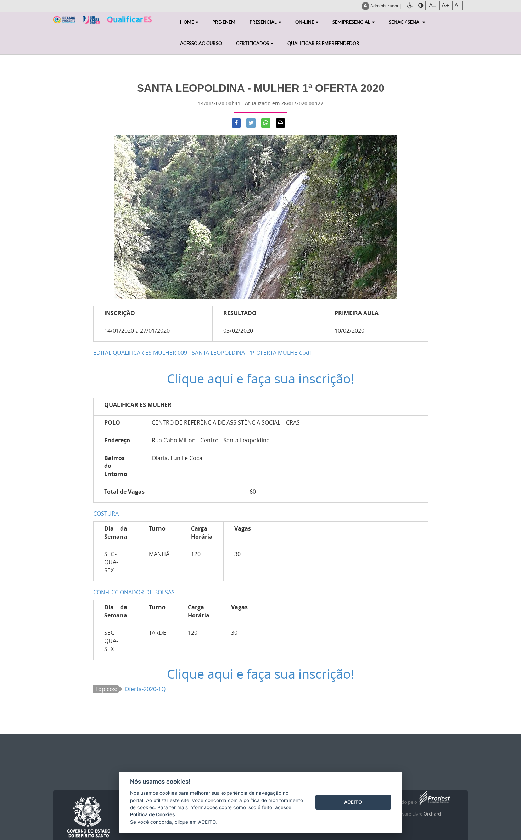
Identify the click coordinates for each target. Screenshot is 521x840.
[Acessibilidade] (410, 5)
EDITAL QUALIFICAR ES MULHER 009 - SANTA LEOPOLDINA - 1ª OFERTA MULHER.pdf (202, 353)
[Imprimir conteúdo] (280, 123)
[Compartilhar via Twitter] (251, 123)
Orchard (432, 814)
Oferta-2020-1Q (145, 689)
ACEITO (353, 802)
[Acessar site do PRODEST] (434, 802)
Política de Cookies (152, 814)
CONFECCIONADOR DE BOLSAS (134, 592)
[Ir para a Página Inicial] (102, 24)
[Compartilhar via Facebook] (236, 123)
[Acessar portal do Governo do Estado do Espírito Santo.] (88, 817)
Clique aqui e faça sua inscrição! (260, 378)
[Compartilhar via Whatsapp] (265, 123)
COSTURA (106, 513)
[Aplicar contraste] (421, 5)
